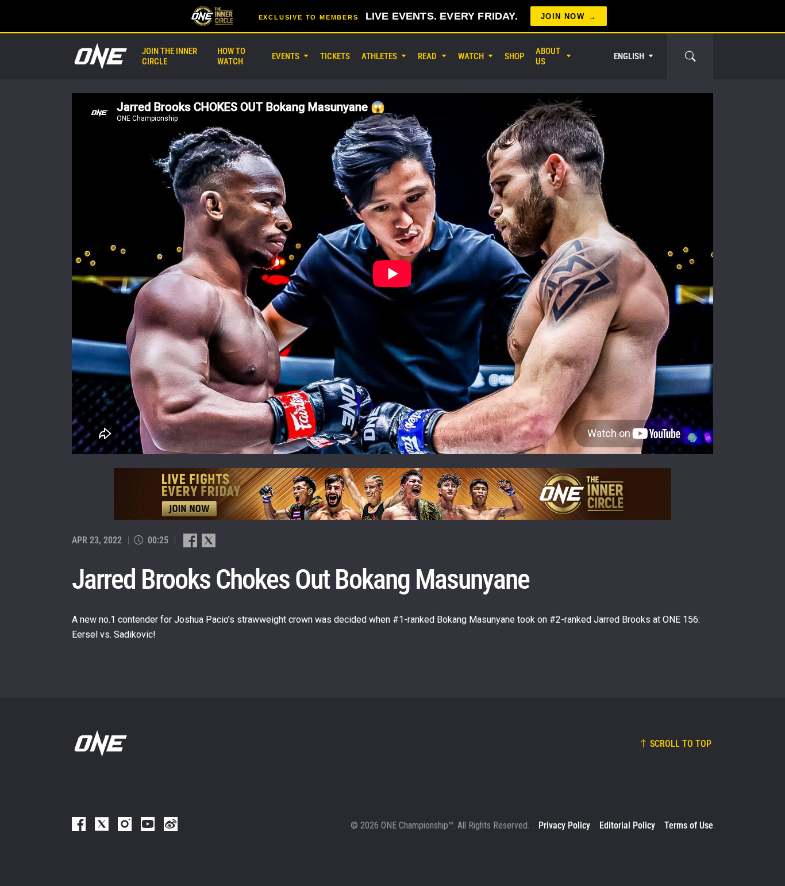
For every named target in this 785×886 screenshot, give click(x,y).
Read (427, 56)
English (629, 56)
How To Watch (231, 56)
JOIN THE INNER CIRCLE (169, 56)
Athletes (379, 56)
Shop (514, 56)
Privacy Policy (564, 825)
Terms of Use (688, 825)
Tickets (335, 56)
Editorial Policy (627, 825)
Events (285, 56)
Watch (471, 56)
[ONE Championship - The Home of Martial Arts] (99, 56)
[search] (690, 56)
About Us (548, 56)
